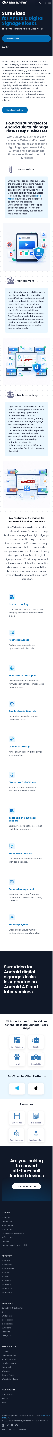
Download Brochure (15, 110)
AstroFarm (6, 1284)
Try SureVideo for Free (26, 1186)
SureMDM (6, 1260)
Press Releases (8, 1394)
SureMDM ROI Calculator (12, 1308)
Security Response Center (13, 1233)
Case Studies (7, 1320)
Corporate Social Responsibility (15, 1245)
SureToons (6, 1328)
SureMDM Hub (8, 1268)
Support (5, 1351)
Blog (4, 1312)
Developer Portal (9, 1363)
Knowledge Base (9, 1359)
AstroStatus (7, 1292)
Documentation (9, 1355)
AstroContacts (8, 1288)
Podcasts (6, 1332)
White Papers (7, 1316)
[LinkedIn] (3, 1425)
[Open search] (40, 3)
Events (5, 1398)
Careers (5, 1241)
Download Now (13, 38)
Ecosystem (6, 1336)
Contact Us (7, 1221)
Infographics (7, 1324)
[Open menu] (45, 3)
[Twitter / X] (7, 1425)
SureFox (5, 1276)
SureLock (6, 1272)
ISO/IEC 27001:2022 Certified (14, 1430)
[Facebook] (16, 1425)
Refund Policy (8, 1237)
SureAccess (7, 1264)
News (4, 1402)
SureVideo (6, 1280)
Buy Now (6, 47)
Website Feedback (10, 1379)
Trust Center (7, 1225)
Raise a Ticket (8, 1375)
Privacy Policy (8, 1229)
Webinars (6, 1371)
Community (7, 1367)
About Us (6, 1217)
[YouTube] (12, 1425)
